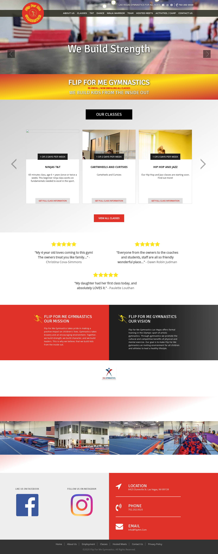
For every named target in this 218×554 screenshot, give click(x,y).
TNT (92, 13)
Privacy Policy (155, 544)
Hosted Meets (144, 13)
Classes (82, 13)
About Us (68, 13)
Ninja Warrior (116, 13)
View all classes (109, 218)
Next (207, 55)
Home (59, 544)
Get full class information (53, 200)
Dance (100, 13)
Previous (11, 55)
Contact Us (185, 13)
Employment (88, 544)
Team (130, 13)
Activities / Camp (166, 13)
